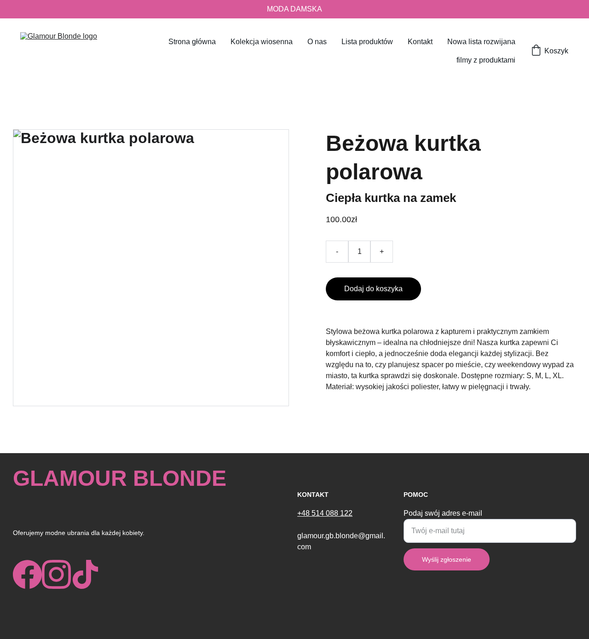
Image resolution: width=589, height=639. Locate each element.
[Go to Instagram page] (56, 574)
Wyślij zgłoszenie (446, 559)
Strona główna (192, 42)
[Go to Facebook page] (27, 574)
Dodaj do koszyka (373, 289)
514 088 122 (332, 513)
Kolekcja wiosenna (262, 42)
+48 (304, 513)
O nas (317, 42)
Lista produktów (367, 42)
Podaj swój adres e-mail (443, 513)
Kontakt (420, 42)
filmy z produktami (485, 60)
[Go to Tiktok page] (85, 574)
